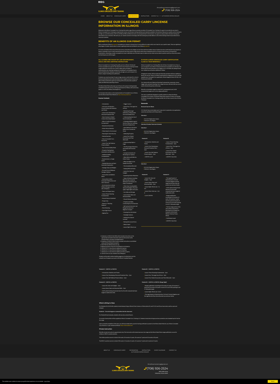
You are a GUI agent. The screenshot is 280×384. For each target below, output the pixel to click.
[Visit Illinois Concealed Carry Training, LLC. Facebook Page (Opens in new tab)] (99, 2)
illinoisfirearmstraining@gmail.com (168, 7)
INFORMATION (133, 16)
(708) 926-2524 (172, 10)
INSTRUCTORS (145, 16)
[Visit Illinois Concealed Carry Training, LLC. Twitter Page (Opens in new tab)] (101, 2)
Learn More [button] (47, 381)
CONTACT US (155, 16)
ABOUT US (109, 16)
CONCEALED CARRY (120, 16)
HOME (103, 16)
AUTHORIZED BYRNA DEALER (170, 16)
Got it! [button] (272, 381)
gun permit (114, 44)
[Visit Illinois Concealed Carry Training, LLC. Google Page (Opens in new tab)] (103, 2)
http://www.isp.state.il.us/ (124, 94)
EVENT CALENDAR (159, 350)
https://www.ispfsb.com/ (126, 325)
